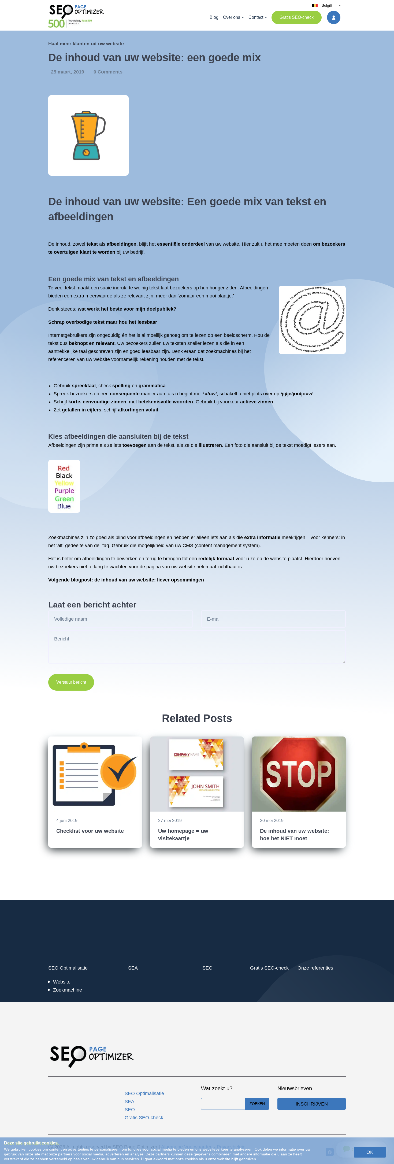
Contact (255, 17)
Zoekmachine (67, 990)
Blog (214, 17)
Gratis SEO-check (297, 17)
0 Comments (108, 72)
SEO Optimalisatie (68, 968)
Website (61, 982)
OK (369, 1152)
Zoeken (257, 1104)
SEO (207, 968)
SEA (133, 968)
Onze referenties (315, 968)
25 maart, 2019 (68, 72)
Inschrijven (312, 1104)
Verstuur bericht (71, 682)
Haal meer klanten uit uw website (86, 43)
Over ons (231, 17)
